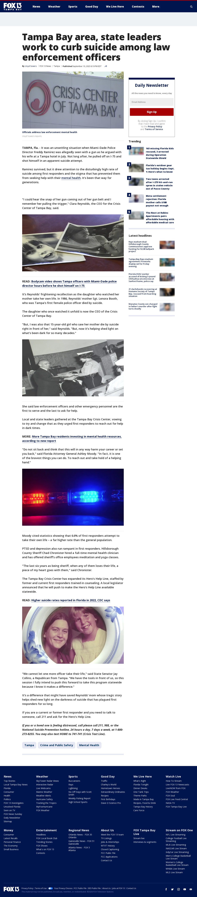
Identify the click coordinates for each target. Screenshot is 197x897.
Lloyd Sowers (31, 66)
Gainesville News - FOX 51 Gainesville (81, 842)
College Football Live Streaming (176, 839)
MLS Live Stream (174, 872)
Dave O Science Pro (111, 802)
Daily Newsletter (12, 817)
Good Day (108, 776)
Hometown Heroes (110, 788)
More (155, 6)
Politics (7, 799)
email (190, 889)
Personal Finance (12, 841)
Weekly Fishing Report (79, 798)
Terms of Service (154, 129)
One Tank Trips (141, 791)
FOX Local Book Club (46, 838)
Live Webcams (43, 788)
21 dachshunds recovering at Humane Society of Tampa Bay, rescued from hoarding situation (143, 293)
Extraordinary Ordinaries (113, 791)
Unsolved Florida (12, 806)
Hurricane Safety (44, 799)
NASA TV (170, 802)
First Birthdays (108, 799)
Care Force (138, 810)
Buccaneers (74, 780)
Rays (70, 784)
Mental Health (89, 745)
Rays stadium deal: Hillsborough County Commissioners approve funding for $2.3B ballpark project (141, 246)
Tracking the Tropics (46, 802)
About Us (107, 830)
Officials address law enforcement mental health (49, 132)
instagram (178, 889)
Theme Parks (140, 795)
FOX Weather (42, 810)
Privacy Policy (155, 126)
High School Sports (77, 802)
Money (8, 830)
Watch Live (173, 776)
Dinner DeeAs (140, 788)
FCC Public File (108, 853)
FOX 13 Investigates (14, 802)
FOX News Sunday (13, 814)
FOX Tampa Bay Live (176, 806)
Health (7, 795)
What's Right (139, 780)
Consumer (9, 791)
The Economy (11, 845)
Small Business (11, 849)
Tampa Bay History (143, 806)
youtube (184, 889)
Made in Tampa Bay (143, 799)
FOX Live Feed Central (177, 799)
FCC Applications (109, 856)
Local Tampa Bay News (16, 784)
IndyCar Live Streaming (177, 852)
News (7, 776)
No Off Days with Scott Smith (80, 793)
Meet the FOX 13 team (112, 834)
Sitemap (8, 821)
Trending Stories (44, 841)
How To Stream (174, 780)
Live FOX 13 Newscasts (177, 784)
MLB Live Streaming (176, 844)
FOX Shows (42, 845)
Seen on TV (9, 810)
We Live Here (142, 776)
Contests (40, 853)
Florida (7, 788)
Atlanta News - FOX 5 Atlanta (79, 849)
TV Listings (106, 838)
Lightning (73, 788)
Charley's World (108, 784)
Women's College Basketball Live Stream (177, 863)
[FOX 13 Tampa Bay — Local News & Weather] (14, 6)
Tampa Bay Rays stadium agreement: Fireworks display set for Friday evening (141, 263)
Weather (42, 776)
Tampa (57, 66)
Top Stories (9, 780)
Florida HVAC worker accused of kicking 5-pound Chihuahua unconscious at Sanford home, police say (142, 278)
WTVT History (108, 845)
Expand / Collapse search (191, 6)
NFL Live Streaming (175, 834)
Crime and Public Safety (56, 745)
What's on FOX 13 (45, 849)
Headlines (41, 834)
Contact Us (106, 860)
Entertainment (46, 830)
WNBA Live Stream (175, 868)
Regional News (78, 830)
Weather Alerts (43, 795)
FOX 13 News (45, 66)
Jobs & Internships (110, 841)
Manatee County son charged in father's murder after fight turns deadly (143, 306)
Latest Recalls (11, 838)
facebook (166, 889)
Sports (73, 776)
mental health (71, 178)
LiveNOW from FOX (175, 788)
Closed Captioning (110, 849)
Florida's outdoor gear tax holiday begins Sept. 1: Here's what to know (160, 168)
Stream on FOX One (179, 830)
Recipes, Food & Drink (144, 802)
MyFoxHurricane (44, 806)
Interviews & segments (144, 841)
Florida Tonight (141, 784)
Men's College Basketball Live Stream (178, 857)
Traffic (104, 780)
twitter (172, 889)
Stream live (139, 838)
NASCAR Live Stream (176, 848)
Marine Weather (44, 791)
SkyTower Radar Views (47, 780)
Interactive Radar (44, 784)
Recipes (105, 795)
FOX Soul (170, 795)
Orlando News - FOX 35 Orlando (80, 836)
